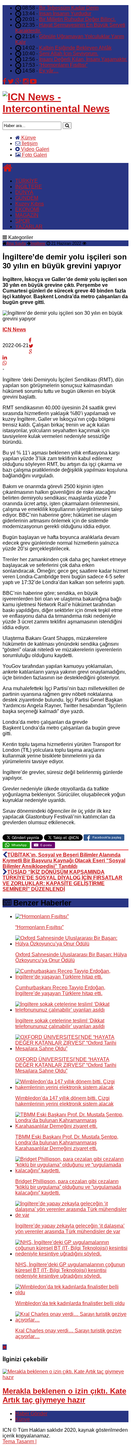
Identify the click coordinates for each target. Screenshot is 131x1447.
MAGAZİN (26, 215)
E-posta (46, 845)
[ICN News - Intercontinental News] (65, 108)
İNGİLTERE (28, 186)
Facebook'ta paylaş (107, 837)
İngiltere (38, 243)
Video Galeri (34, 149)
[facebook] (4, 81)
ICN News (14, 329)
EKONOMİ (27, 209)
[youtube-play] (33, 81)
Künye (28, 137)
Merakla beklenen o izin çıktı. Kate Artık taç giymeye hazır (64, 1395)
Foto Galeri (34, 155)
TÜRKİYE (26, 181)
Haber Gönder (31, 1413)
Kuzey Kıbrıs (29, 203)
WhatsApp (19, 845)
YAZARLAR (29, 226)
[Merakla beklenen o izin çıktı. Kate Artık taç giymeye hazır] (65, 1377)
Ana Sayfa (16, 243)
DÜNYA (24, 192)
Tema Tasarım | (20, 1441)
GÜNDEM (26, 198)
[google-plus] (18, 81)
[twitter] (11, 81)
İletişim (29, 143)
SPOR (22, 221)
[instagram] (26, 81)
